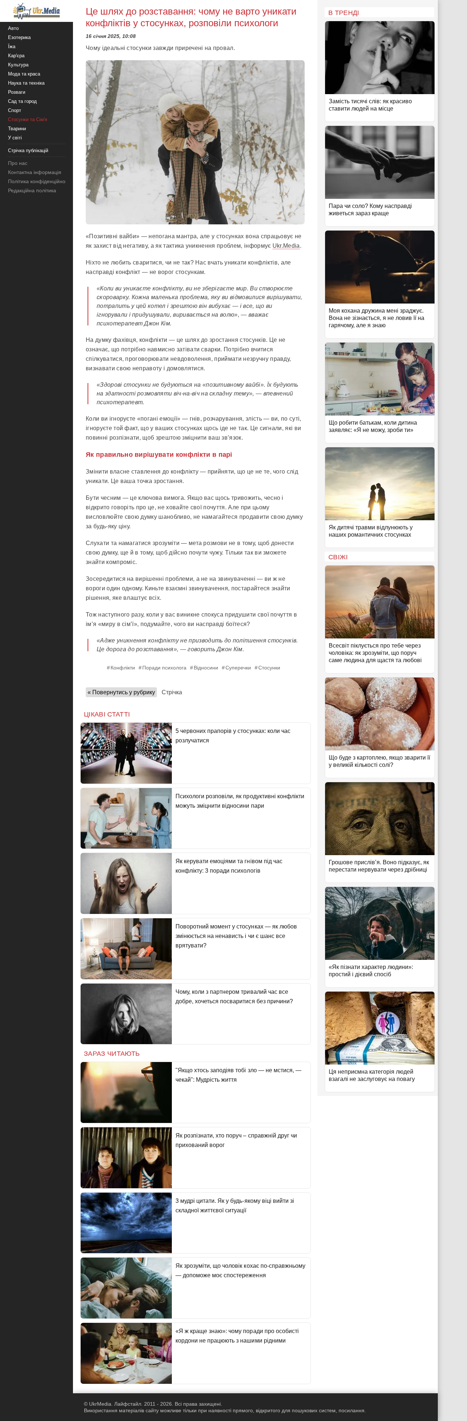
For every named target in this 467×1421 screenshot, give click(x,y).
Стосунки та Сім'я (27, 119)
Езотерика (19, 37)
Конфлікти (123, 668)
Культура (18, 64)
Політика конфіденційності (39, 181)
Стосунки (269, 668)
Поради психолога (164, 668)
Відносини (206, 668)
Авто (13, 28)
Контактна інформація (34, 172)
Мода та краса (24, 74)
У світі (15, 137)
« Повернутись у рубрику (121, 692)
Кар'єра (16, 55)
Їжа (11, 46)
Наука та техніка (26, 83)
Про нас (17, 163)
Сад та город (22, 101)
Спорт (14, 110)
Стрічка (172, 692)
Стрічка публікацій (28, 150)
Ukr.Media (286, 246)
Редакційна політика (32, 190)
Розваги (16, 92)
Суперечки (238, 668)
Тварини (17, 128)
